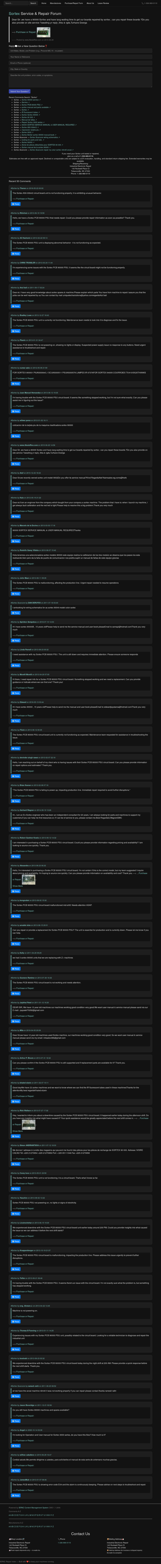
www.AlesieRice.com (29, 445)
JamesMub (24, 1479)
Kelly (22, 953)
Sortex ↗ (25, 109)
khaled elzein (25, 1082)
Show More (18, 885)
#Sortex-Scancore (18, 602)
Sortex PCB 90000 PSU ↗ (32, 104)
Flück (22, 730)
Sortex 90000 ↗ (28, 142)
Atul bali (23, 287)
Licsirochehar (26, 1222)
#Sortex (14, 188)
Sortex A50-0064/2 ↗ (30, 127)
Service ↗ (26, 102)
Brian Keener (25, 785)
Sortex (14, 13)
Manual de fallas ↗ (29, 119)
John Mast (24, 578)
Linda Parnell (25, 649)
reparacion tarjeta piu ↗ (31, 129)
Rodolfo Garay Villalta (29, 550)
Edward (23, 702)
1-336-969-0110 (150, 3)
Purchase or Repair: (26, 32)
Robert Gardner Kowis (29, 837)
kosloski (23, 1358)
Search (33, 3)
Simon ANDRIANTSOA (29, 1145)
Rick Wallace (25, 1110)
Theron (23, 188)
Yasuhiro (23, 1198)
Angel (22, 1430)
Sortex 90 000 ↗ (28, 117)
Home (44, 3)
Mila (21, 1030)
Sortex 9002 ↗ (27, 132)
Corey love (24, 1173)
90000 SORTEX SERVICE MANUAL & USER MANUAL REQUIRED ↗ (49, 124)
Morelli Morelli (26, 674)
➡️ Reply (15, 204)
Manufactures (55, 3)
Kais (22, 497)
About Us (90, 3)
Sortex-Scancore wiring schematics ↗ (45, 137)
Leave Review (103, 3)
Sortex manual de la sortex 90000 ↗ (36, 147)
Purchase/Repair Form (74, 3)
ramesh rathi (33, 1386)
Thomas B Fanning (28, 1330)
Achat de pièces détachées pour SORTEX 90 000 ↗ (42, 145)
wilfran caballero (27, 1455)
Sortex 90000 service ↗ (31, 99)
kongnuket (24, 900)
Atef (21, 473)
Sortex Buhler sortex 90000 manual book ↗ (39, 135)
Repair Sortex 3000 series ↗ (33, 122)
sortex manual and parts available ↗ (36, 107)
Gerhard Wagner (27, 810)
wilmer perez (25, 420)
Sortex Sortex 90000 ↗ (31, 114)
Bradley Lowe (26, 315)
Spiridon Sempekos (28, 622)
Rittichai (23, 213)
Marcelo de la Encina (29, 525)
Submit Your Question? (19, 91)
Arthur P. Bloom (26, 1058)
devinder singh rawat (29, 757)
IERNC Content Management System (33, 1507)
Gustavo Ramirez (27, 977)
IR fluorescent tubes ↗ (31, 112)
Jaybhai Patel (25, 1002)
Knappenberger (26, 1250)
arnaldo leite (25, 925)
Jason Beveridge (27, 1405)
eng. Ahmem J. (26, 1306)
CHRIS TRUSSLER (27, 262)
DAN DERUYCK (34, 602)
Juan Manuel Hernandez (30, 392)
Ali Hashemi (25, 238)
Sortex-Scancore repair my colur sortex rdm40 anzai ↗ (52, 150)
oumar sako (25, 367)
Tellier (22, 1278)
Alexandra (24, 865)
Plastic (23, 340)
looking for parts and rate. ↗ (33, 140)
